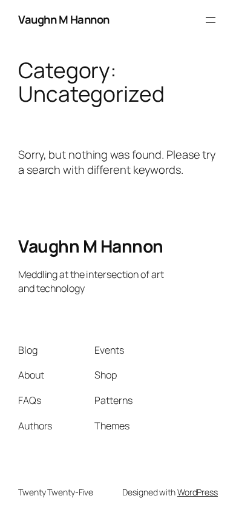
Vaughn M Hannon (64, 19)
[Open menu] (210, 20)
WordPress (197, 492)
